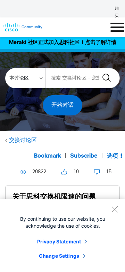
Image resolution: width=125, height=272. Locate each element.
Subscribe (84, 156)
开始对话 (62, 105)
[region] (62, 235)
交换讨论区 (23, 140)
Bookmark (47, 156)
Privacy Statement (59, 241)
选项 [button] (112, 156)
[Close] (114, 209)
